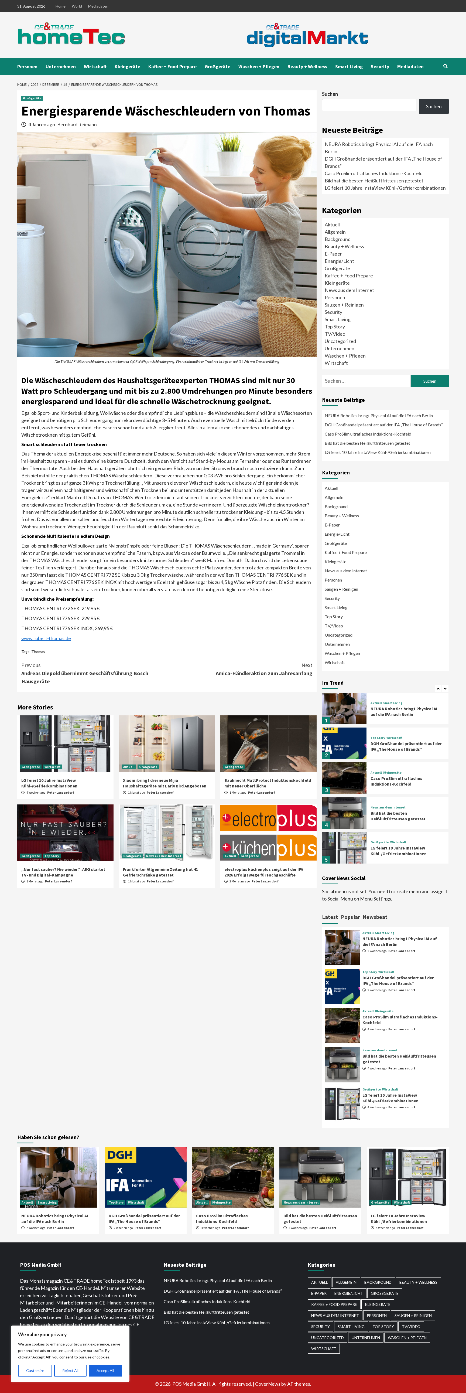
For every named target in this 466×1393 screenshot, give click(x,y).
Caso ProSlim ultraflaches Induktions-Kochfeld (374, 173)
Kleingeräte (127, 66)
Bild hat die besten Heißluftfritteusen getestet (374, 181)
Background (338, 239)
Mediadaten (98, 6)
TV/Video (335, 334)
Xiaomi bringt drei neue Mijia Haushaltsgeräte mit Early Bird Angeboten (165, 783)
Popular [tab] (350, 916)
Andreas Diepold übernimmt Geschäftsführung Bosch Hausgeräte (84, 673)
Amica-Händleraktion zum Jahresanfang (264, 669)
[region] (70, 1354)
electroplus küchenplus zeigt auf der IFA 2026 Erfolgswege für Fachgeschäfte (263, 872)
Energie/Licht (339, 261)
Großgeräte (217, 66)
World (77, 6)
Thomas (38, 651)
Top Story (51, 856)
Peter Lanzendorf (60, 792)
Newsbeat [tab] (375, 916)
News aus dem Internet (163, 856)
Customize (35, 1370)
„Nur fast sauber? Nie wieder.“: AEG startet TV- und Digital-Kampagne (63, 872)
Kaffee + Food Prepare (172, 66)
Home (61, 6)
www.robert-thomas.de (46, 638)
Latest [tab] (330, 916)
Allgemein (335, 232)
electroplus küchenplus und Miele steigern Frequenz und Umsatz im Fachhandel (403, 850)
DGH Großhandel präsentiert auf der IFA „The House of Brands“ (384, 424)
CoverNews (267, 1384)
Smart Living (349, 66)
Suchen (330, 94)
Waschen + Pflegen (258, 66)
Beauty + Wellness (307, 66)
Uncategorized (340, 341)
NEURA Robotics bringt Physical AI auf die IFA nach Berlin (379, 415)
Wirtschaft (95, 66)
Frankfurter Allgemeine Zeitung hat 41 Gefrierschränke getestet (160, 872)
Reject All (70, 1370)
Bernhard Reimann (77, 124)
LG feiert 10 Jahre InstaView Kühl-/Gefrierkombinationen (49, 783)
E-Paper (333, 254)
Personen (27, 66)
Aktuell (129, 767)
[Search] (445, 66)
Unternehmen (61, 66)
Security (380, 66)
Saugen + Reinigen (344, 305)
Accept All (105, 1370)
